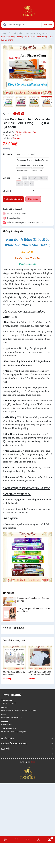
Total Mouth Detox (24, 165)
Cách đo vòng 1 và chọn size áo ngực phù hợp (33, 599)
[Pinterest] (18, 113)
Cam (18, 178)
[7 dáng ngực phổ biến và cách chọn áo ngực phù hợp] (9, 614)
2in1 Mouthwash (23, 171)
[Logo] (27, 773)
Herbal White (38, 165)
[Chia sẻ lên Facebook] (15, 113)
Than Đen (44, 178)
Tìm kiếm (48, 25)
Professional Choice (24, 160)
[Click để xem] (27, 70)
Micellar (31, 155)
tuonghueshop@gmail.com (11, 717)
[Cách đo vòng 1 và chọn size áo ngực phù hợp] (9, 601)
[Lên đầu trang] (51, 831)
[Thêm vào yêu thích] (49, 92)
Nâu (31, 183)
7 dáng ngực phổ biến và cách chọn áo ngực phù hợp (33, 609)
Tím (26, 183)
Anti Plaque (21, 155)
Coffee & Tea (37, 171)
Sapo (33, 762)
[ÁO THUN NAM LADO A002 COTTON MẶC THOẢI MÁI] (40, 658)
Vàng (36, 178)
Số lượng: (7, 191)
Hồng (24, 178)
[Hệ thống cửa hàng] (27, 840)
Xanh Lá (20, 183)
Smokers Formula (41, 160)
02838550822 (6, 724)
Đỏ (30, 178)
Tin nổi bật (8, 592)
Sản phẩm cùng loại (14, 640)
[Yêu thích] (16, 839)
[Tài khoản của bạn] (38, 839)
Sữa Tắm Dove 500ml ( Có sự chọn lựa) (14, 673)
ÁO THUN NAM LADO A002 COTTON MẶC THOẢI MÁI (39, 673)
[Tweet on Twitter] (22, 113)
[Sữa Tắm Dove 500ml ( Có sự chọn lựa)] (14, 658)
